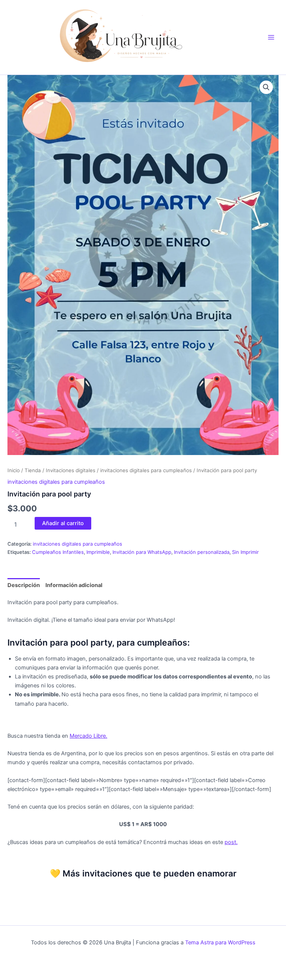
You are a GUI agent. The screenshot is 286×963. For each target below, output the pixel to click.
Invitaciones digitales (70, 470)
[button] (266, 87)
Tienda (33, 470)
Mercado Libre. (88, 736)
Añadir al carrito (63, 523)
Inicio (13, 470)
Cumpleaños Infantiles (58, 552)
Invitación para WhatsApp (141, 552)
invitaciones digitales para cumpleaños (146, 470)
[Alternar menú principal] (271, 37)
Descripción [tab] (23, 585)
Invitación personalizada (201, 552)
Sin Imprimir (245, 552)
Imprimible (98, 552)
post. (231, 842)
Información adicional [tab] (73, 585)
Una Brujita (245, 33)
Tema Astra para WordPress (220, 942)
